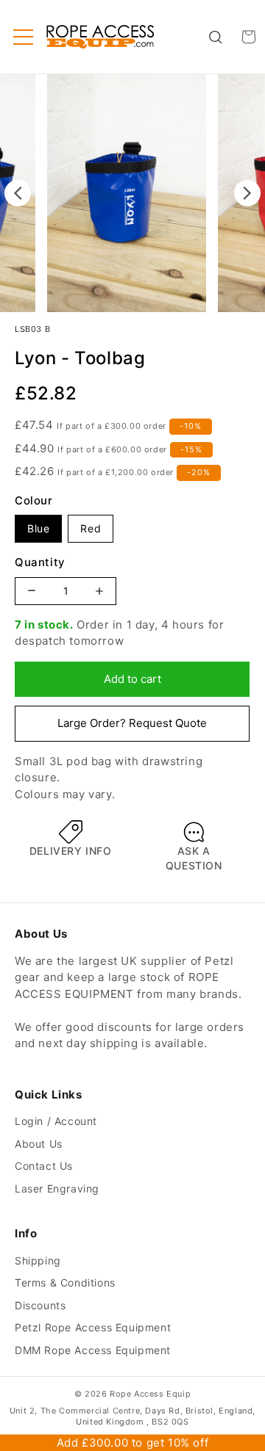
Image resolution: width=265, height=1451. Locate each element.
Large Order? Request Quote (132, 723)
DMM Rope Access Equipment (93, 1350)
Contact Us (44, 1165)
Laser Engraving (57, 1188)
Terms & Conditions (65, 1282)
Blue (38, 528)
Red (90, 528)
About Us (39, 1143)
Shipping (38, 1260)
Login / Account (56, 1121)
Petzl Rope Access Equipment (93, 1327)
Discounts (40, 1305)
